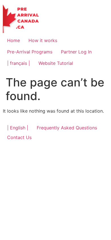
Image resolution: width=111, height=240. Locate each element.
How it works (42, 40)
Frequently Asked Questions (67, 128)
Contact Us (19, 137)
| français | (18, 63)
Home (13, 40)
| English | (17, 128)
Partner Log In (76, 52)
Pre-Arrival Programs (29, 52)
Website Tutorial (55, 63)
